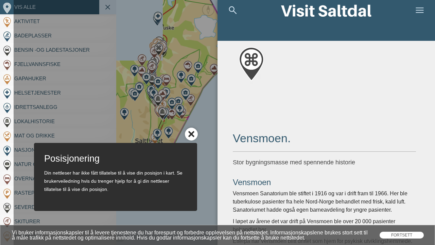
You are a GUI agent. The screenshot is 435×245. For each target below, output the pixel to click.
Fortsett (401, 235)
